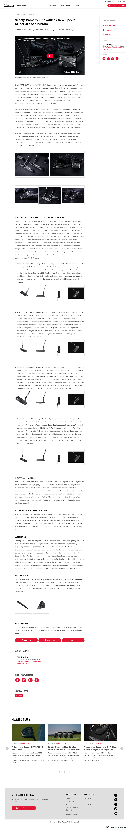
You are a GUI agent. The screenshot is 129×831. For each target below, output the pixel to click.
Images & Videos (66, 6)
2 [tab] (61, 772)
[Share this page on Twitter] (24, 680)
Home (68, 799)
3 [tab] (64, 772)
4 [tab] (67, 772)
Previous (7, 748)
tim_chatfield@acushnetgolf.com (29, 661)
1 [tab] (59, 772)
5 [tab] (69, 772)
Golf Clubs (19, 695)
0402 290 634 (22, 663)
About (77, 6)
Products (53, 6)
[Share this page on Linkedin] (30, 680)
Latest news (70, 801)
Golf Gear (87, 804)
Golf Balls (87, 799)
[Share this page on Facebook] (36, 680)
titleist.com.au (110, 1)
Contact (69, 810)
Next (121, 748)
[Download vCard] (46, 657)
